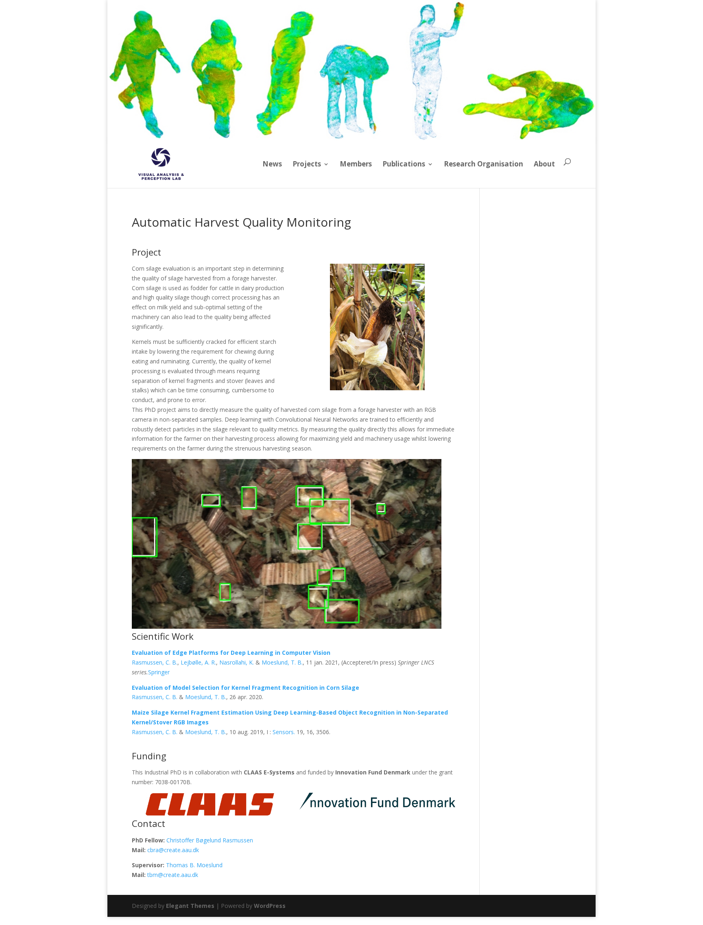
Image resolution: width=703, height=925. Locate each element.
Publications (403, 163)
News (272, 163)
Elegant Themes (190, 906)
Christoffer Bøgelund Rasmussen (209, 840)
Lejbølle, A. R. (198, 662)
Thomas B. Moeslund (194, 865)
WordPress (270, 906)
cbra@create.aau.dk (173, 850)
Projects (307, 163)
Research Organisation (483, 163)
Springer (159, 672)
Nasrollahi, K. (236, 662)
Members (356, 163)
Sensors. (284, 732)
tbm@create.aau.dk (172, 875)
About (544, 163)
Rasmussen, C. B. (154, 662)
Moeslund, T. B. (282, 662)
